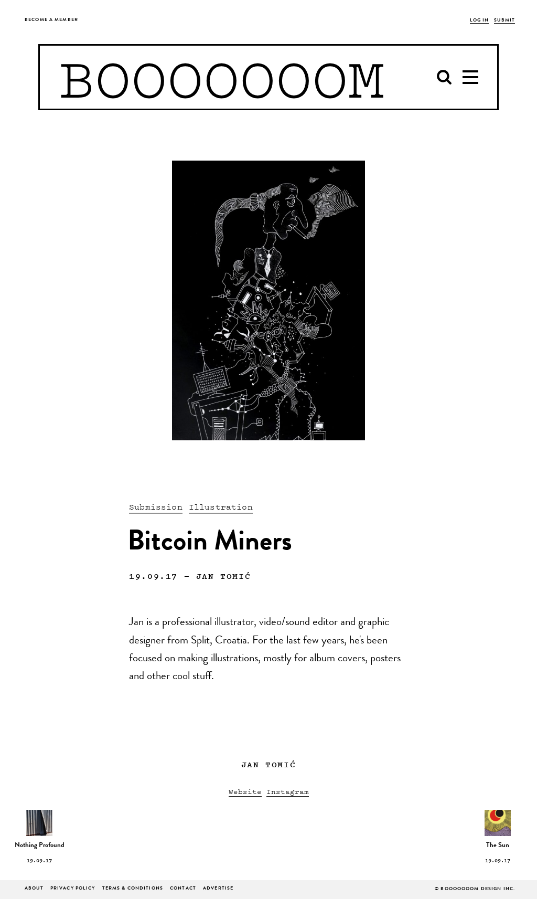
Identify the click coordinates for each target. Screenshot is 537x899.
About (34, 888)
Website (245, 791)
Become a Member (51, 20)
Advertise (218, 888)
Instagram (287, 791)
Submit (504, 20)
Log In (479, 20)
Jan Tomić (223, 575)
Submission (155, 506)
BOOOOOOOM (221, 77)
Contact (183, 888)
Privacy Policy (72, 888)
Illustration (221, 506)
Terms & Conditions (132, 888)
